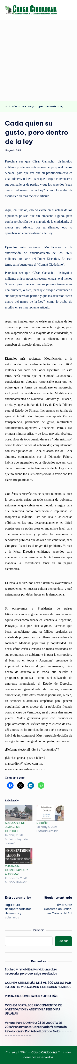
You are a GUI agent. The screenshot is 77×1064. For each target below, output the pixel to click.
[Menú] (70, 10)
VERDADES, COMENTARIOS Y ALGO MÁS (31, 996)
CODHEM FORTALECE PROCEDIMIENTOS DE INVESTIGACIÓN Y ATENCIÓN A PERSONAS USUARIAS (33, 1009)
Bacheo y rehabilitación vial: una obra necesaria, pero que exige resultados (31, 971)
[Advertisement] (38, 60)
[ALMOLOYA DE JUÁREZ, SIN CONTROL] (18, 812)
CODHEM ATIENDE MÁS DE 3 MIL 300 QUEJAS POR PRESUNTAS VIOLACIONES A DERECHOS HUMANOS (38, 985)
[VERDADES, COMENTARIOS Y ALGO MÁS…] (18, 856)
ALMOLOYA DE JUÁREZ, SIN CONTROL (15, 827)
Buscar (38, 930)
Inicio (8, 106)
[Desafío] (50, 812)
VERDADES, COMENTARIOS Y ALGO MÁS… (16, 870)
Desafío (43, 823)
